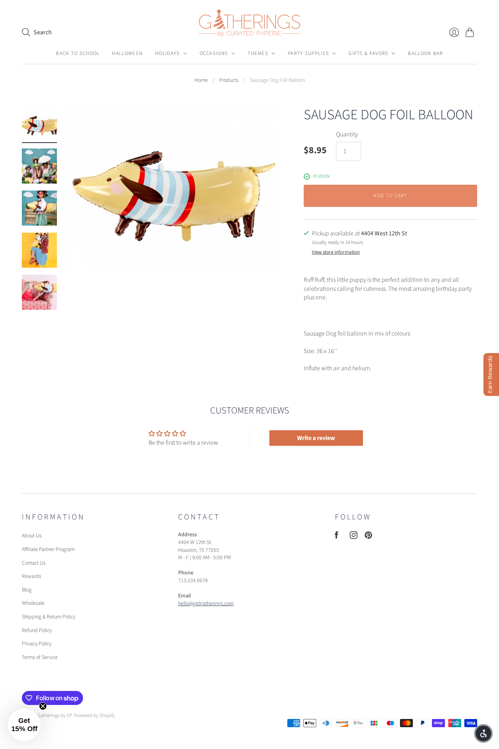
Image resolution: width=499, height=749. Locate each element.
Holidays (167, 53)
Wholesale (33, 603)
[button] (24, 724)
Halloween (127, 53)
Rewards (31, 576)
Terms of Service (40, 657)
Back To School (77, 53)
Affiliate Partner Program (48, 549)
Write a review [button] (316, 438)
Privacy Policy (36, 644)
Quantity (347, 134)
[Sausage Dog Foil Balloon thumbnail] (39, 123)
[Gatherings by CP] (249, 23)
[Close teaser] (43, 706)
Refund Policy (37, 630)
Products (229, 80)
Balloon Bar (425, 53)
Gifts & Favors (368, 53)
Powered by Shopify (94, 715)
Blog (27, 590)
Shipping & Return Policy (48, 617)
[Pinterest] (368, 537)
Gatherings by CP (54, 715)
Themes (258, 53)
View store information (336, 252)
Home (201, 80)
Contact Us (34, 563)
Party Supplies (308, 53)
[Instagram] (353, 537)
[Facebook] (336, 537)
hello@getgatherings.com (206, 604)
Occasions (214, 53)
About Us (32, 536)
